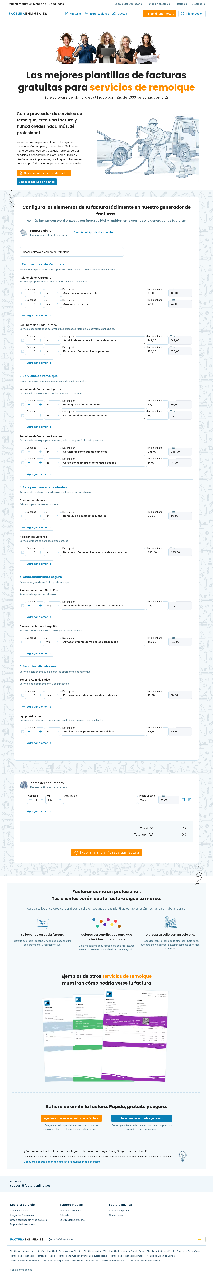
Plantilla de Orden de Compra (161, 1256)
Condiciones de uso (21, 1269)
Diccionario (199, 3)
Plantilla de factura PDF (95, 1251)
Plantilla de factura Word (188, 1251)
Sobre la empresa (119, 1210)
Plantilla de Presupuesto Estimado (127, 1256)
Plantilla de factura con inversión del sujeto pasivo (82, 1256)
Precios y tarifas (19, 1210)
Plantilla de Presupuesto (22, 1256)
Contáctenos (116, 1215)
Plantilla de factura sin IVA (113, 1260)
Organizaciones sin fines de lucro (28, 1219)
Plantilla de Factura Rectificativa (144, 1260)
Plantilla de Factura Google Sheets (64, 1251)
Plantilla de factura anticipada (24, 1260)
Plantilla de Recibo (46, 1256)
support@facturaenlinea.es (30, 1185)
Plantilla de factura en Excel (160, 1251)
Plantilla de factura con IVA (85, 1260)
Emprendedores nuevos (23, 1224)
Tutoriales (181, 3)
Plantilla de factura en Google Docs (126, 1251)
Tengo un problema (158, 3)
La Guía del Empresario (128, 3)
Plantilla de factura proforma (55, 1260)
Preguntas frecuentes (22, 1215)
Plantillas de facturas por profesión (27, 1251)
